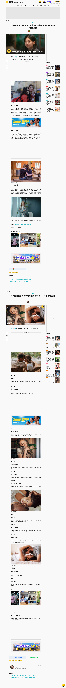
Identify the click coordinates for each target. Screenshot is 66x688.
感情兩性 (20, 660)
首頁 (6, 20)
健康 (41, 5)
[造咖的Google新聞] (56, 3)
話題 (21, 5)
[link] (21, 227)
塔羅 (16, 660)
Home (7, 291)
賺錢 (29, 5)
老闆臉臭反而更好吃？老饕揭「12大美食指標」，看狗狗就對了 (20, 281)
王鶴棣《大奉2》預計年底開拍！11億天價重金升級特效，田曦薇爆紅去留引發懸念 (50, 352)
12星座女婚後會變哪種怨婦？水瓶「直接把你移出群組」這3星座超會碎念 (22, 677)
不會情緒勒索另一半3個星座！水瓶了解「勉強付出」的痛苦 (20, 277)
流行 (33, 5)
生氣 (23, 59)
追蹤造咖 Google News (18, 269)
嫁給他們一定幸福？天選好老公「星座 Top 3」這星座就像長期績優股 (21, 678)
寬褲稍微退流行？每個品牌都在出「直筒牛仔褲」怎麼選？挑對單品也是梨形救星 (50, 74)
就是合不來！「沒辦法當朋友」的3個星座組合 (23, 224)
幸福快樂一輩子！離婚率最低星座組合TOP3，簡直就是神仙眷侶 (21, 279)
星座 (23, 57)
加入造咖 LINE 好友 (35, 269)
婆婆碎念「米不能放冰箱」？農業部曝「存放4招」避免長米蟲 (50, 95)
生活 (25, 5)
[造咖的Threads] (57, 3)
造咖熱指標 (57, 1)
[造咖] (15, 2)
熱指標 (18, 5)
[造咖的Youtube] (54, 3)
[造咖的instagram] (53, 3)
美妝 (37, 5)
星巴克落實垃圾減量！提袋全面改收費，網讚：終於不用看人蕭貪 (50, 88)
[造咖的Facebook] (51, 3)
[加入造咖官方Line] (59, 3)
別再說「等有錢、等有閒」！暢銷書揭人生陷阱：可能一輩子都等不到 (50, 359)
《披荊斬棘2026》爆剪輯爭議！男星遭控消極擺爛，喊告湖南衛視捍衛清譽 (50, 373)
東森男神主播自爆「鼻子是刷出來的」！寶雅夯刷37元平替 (50, 366)
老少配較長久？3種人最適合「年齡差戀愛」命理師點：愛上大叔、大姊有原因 (23, 675)
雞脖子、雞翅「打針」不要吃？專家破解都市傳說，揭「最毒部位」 (50, 81)
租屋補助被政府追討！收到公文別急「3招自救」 (50, 345)
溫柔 (16, 56)
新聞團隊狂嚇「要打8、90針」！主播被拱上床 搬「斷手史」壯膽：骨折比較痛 (50, 109)
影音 (48, 5)
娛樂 (45, 5)
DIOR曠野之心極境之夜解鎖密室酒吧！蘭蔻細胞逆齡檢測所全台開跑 (50, 67)
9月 (11, 328)
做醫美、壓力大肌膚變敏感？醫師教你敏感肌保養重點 (50, 338)
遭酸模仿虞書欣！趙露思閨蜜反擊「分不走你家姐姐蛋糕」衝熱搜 (50, 380)
